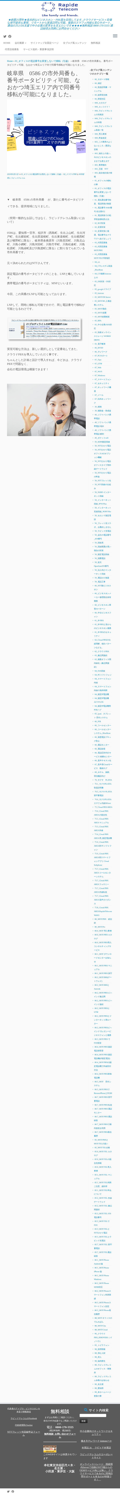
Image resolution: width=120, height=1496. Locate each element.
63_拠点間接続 (101, 655)
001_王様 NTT (101, 169)
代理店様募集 (12, 49)
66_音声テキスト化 (103, 760)
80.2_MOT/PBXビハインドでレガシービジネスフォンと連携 (103, 1031)
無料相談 (95, 43)
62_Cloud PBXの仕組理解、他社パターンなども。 (102, 644)
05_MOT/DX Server (103, 297)
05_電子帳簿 (100, 344)
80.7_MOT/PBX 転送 (103, 1105)
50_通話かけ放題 (102, 578)
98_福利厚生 (100, 1361)
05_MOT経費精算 (102, 317)
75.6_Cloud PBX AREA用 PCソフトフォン (102, 846)
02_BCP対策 (100, 223)
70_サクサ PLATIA (103, 780)
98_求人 (98, 1357)
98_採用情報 (100, 1349)
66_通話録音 (100, 749)
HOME (6, 43)
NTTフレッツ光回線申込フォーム (23, 1433)
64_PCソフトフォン (103, 675)
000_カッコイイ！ (102, 107)
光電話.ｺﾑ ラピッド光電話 (96, 1447)
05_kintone (99, 293)
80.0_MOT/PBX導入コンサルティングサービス (103, 946)
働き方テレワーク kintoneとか (96, 1441)
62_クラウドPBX (70, 174)
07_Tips (98, 360)
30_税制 (98, 407)
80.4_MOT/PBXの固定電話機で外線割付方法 (103, 1066)
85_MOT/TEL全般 (102, 1147)
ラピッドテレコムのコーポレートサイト (96, 1456)
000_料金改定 (100, 138)
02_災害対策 (100, 227)
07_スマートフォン (103, 379)
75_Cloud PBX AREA (103, 807)
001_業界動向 (100, 165)
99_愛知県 (99, 1388)
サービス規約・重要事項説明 (38, 49)
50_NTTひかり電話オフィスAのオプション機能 (102, 453)
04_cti (97, 262)
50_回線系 (99, 543)
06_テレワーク (101, 352)
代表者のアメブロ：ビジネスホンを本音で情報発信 (23, 1410)
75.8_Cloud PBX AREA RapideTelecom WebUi (103, 911)
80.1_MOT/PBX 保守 (103, 973)
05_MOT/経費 (100, 313)
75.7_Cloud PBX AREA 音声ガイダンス (102, 900)
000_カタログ (100, 103)
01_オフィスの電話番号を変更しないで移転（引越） (42, 61)
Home (10, 61)
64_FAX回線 (100, 671)
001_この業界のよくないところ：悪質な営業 (103, 146)
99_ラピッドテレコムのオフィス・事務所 (102, 1369)
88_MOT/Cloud (101, 1330)
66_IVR (98, 721)
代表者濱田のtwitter (24, 1425)
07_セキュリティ (102, 383)
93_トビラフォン (102, 1345)
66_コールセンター (103, 725)
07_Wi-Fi (98, 371)
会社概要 (20, 43)
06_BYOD (99, 348)
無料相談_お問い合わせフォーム (60, 1435)
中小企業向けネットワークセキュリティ (96, 1432)
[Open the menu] (115, 36)
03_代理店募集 (101, 242)
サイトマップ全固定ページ (45, 43)
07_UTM (98, 364)
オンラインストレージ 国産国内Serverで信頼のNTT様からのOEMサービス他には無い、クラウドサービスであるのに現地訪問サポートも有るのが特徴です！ (96, 1472)
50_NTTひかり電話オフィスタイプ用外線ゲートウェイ (102, 465)
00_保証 (98, 83)
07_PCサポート (101, 356)
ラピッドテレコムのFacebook (24, 1418)
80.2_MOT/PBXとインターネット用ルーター (103, 1020)
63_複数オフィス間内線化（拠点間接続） (102, 663)
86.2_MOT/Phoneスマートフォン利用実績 (102, 1295)
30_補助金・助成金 (103, 411)
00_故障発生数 (101, 95)
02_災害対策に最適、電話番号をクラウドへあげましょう (102, 235)
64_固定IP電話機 (103, 694)
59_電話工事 (100, 582)
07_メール (99, 395)
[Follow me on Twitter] (5, 36)
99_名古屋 (99, 1384)
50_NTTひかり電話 (103, 446)
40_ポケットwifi (101, 438)
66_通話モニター (102, 745)
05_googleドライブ (103, 289)
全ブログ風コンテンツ (74, 43)
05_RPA (98, 321)
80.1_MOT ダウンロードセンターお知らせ (103, 958)
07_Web (98, 367)
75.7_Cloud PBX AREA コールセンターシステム (102, 873)
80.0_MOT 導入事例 (103, 931)
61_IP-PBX (99, 620)
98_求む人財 (100, 1353)
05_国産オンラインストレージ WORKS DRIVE (102, 336)
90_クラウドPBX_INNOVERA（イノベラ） (103, 1337)
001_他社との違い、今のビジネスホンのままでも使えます (103, 157)
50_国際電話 (100, 558)
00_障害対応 (100, 99)
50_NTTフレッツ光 (103, 480)
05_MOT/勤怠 (100, 309)
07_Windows (100, 375)
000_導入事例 (100, 134)
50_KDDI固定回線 (102, 442)
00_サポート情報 (102, 79)
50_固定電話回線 (102, 554)
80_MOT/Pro (100, 927)
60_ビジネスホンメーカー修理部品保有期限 (102, 597)
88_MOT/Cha (100, 1326)
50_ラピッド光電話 (103, 531)
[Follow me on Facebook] (10, 36)
